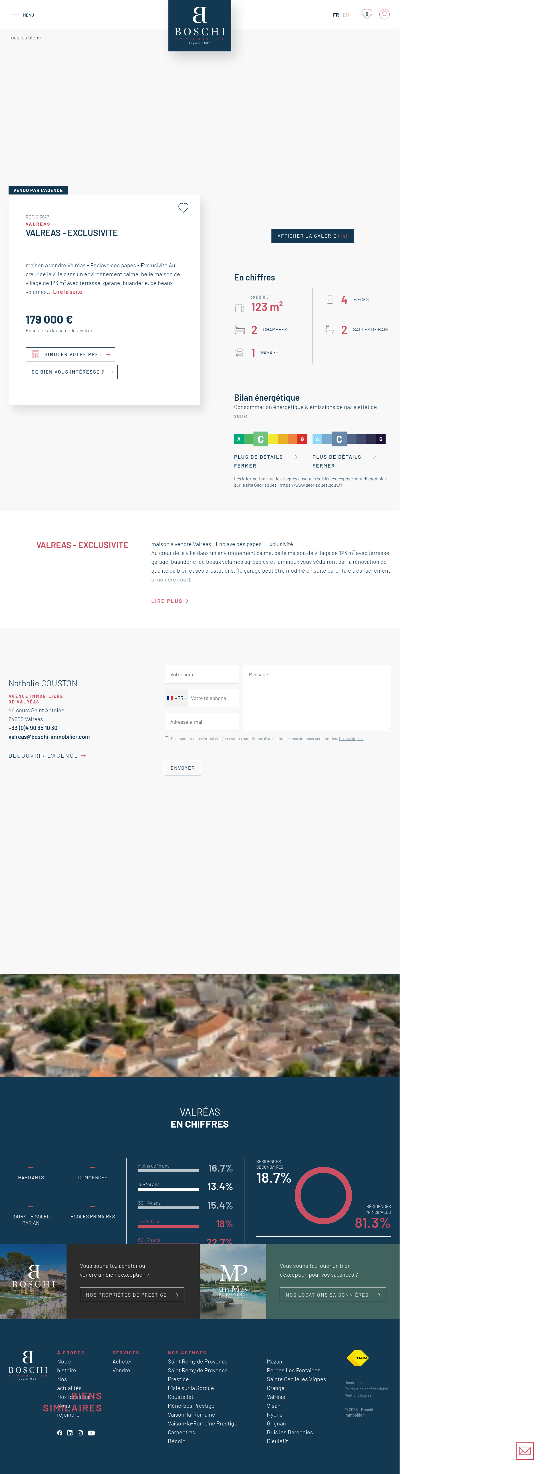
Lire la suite (67, 291)
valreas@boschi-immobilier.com (49, 736)
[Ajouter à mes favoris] (183, 208)
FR (336, 14)
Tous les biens (25, 37)
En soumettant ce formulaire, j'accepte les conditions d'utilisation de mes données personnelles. (267, 738)
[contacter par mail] (525, 1451)
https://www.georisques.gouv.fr (311, 485)
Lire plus (167, 601)
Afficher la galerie (312, 236)
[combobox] (176, 698)
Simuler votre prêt (73, 354)
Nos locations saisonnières (327, 1294)
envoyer (183, 768)
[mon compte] (384, 14)
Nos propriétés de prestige (126, 1294)
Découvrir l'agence (43, 756)
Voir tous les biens (68, 1441)
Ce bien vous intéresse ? (68, 372)
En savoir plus (351, 738)
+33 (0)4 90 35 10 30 (33, 727)
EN (346, 14)
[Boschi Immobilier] (199, 25)
